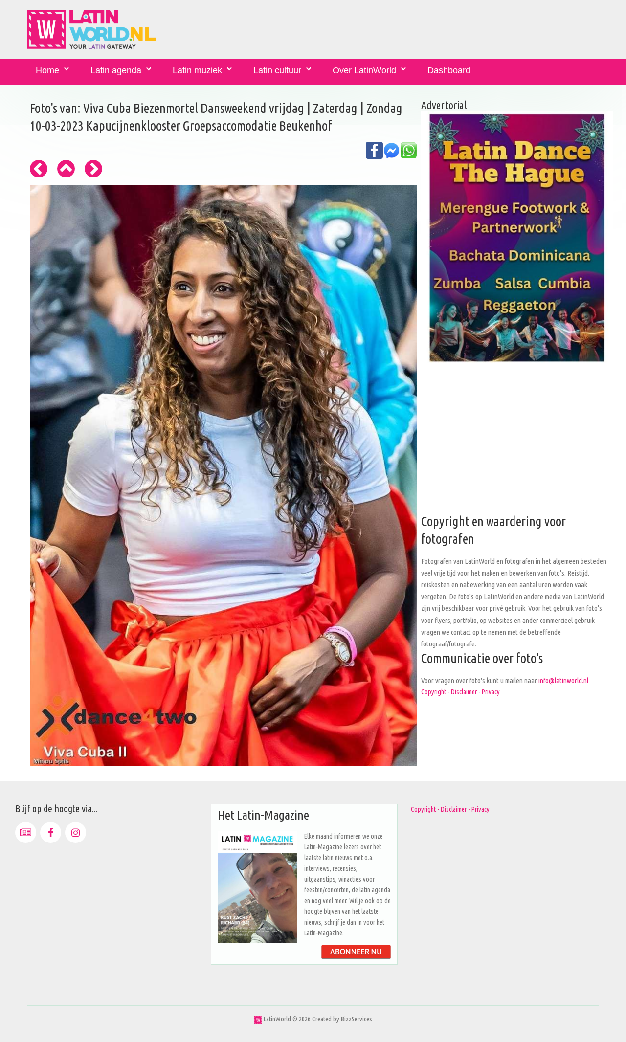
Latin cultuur (277, 70)
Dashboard (448, 70)
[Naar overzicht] (66, 169)
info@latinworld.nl (563, 680)
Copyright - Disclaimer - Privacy (460, 692)
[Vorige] (38, 169)
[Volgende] (93, 169)
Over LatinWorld (364, 70)
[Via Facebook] (50, 832)
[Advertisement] (517, 444)
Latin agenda (115, 70)
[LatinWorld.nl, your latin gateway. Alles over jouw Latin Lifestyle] (258, 1019)
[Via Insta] (75, 832)
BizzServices (356, 1019)
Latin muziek (197, 70)
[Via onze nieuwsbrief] (25, 832)
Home (47, 70)
